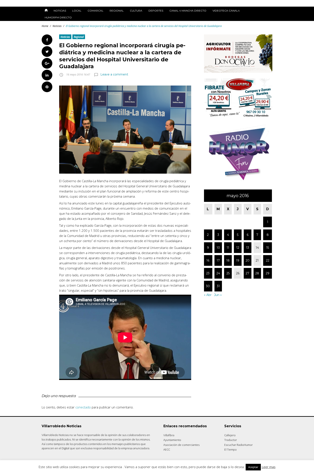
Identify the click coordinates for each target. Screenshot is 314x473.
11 (228, 248)
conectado (83, 407)
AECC (166, 449)
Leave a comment (114, 74)
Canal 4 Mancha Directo (187, 10)
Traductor (230, 440)
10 (218, 248)
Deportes (155, 10)
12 (237, 248)
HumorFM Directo (58, 17)
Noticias (60, 10)
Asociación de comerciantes (181, 445)
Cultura (136, 10)
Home (45, 26)
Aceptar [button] (253, 467)
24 (218, 273)
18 (228, 260)
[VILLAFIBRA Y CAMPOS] (238, 116)
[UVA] (238, 71)
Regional (117, 10)
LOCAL (76, 10)
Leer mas (269, 467)
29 (267, 273)
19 (237, 260)
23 (208, 273)
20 (247, 260)
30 (208, 286)
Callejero (230, 435)
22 (267, 260)
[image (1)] (238, 182)
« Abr (207, 295)
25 (228, 273)
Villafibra (168, 435)
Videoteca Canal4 (226, 10)
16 (207, 260)
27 (247, 273)
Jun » (218, 295)
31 (218, 286)
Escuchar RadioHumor (238, 445)
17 (218, 260)
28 (257, 273)
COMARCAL (95, 10)
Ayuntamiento (172, 440)
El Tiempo (230, 449)
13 (247, 248)
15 (267, 248)
